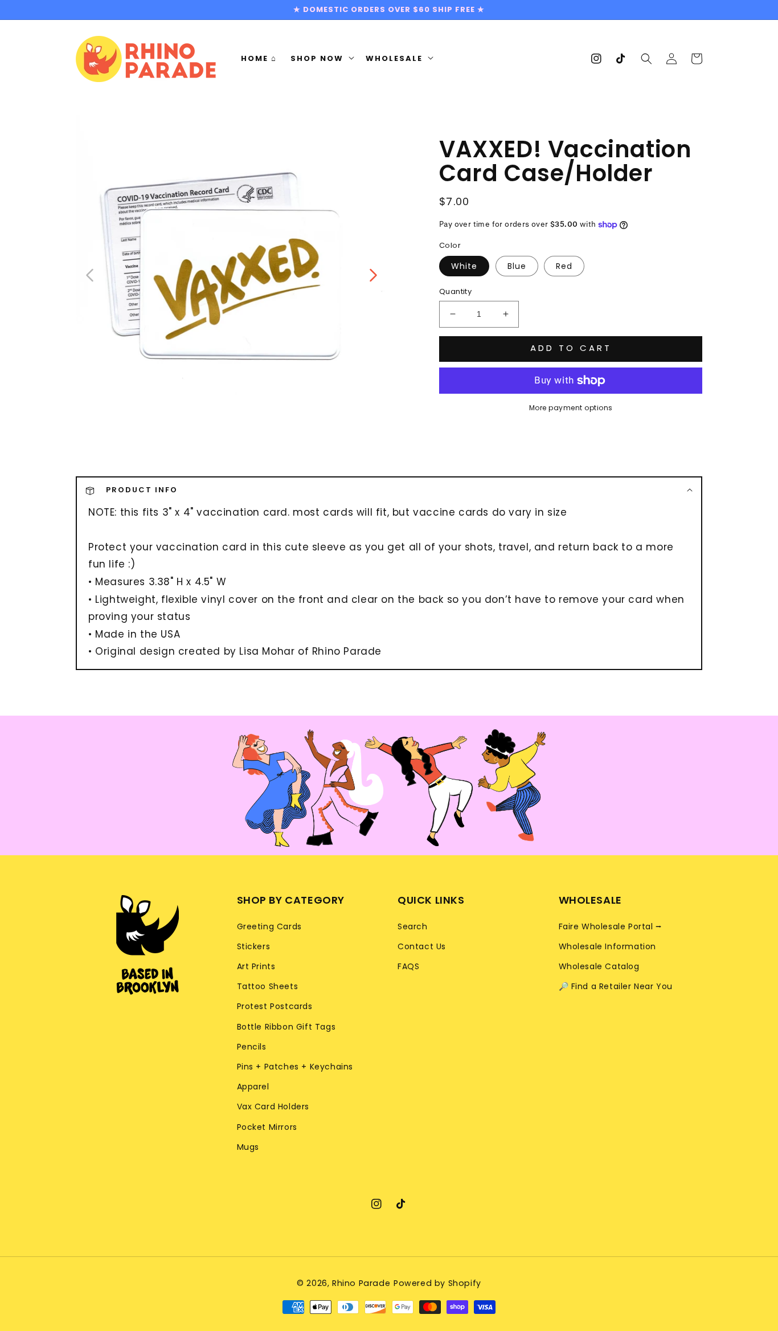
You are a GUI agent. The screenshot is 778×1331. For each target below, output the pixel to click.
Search (413, 926)
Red (564, 266)
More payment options (571, 408)
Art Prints (256, 966)
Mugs (248, 1147)
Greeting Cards (269, 926)
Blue (516, 266)
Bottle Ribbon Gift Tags (286, 1026)
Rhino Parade (361, 1283)
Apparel (253, 1086)
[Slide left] (90, 274)
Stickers (254, 946)
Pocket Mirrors (267, 1127)
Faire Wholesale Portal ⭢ (610, 926)
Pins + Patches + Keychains (295, 1066)
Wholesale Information (608, 946)
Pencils (252, 1046)
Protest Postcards (275, 1006)
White (464, 266)
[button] (646, 58)
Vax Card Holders (273, 1106)
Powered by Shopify (437, 1283)
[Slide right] (372, 274)
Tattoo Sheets (267, 986)
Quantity (455, 291)
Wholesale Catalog (599, 966)
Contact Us (422, 946)
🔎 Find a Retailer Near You (616, 986)
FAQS (408, 966)
